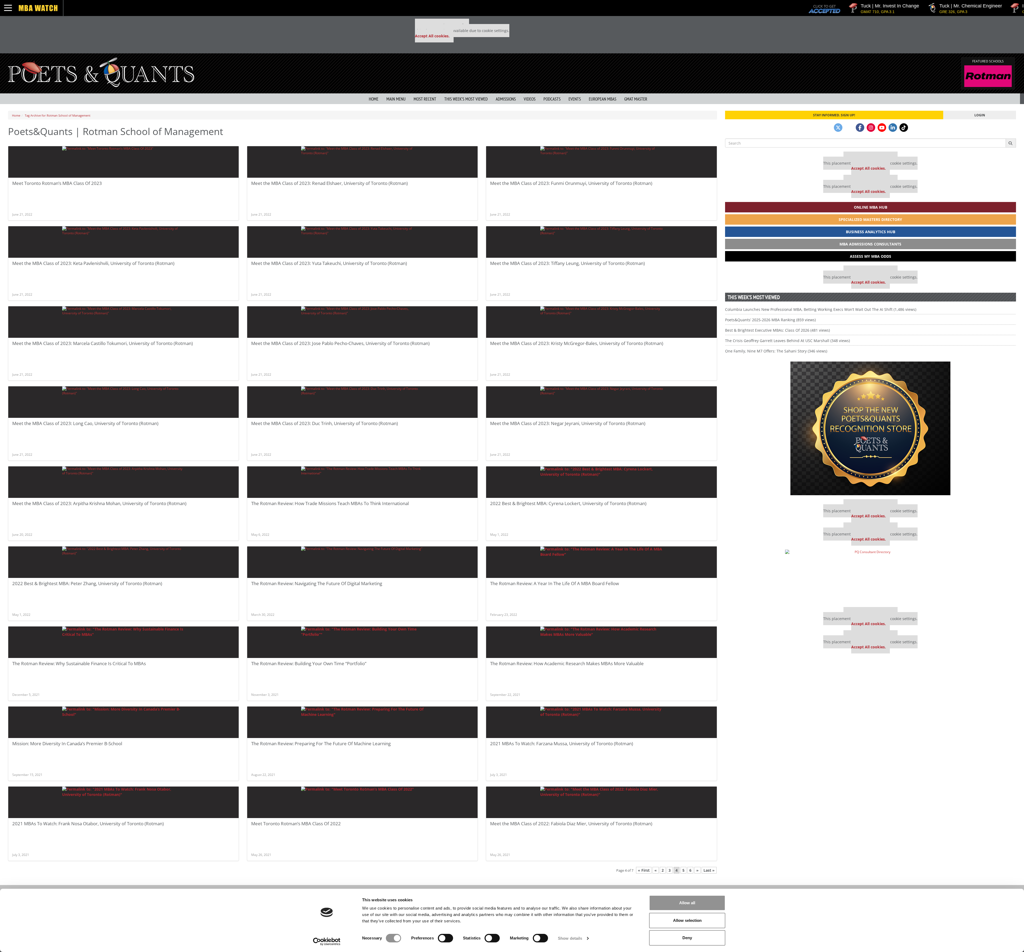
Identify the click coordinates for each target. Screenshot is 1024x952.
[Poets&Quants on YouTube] (882, 127)
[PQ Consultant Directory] (870, 576)
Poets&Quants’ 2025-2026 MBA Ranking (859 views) (770, 319)
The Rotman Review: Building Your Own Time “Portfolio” (308, 663)
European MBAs (602, 99)
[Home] (101, 71)
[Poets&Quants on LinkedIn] (893, 127)
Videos (529, 99)
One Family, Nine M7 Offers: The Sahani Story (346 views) (776, 351)
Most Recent (425, 99)
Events (575, 99)
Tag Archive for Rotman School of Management (57, 115)
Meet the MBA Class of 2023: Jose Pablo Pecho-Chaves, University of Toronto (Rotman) (340, 343)
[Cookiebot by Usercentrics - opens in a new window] (326, 942)
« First (644, 870)
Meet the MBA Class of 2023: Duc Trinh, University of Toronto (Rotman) (324, 423)
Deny (687, 937)
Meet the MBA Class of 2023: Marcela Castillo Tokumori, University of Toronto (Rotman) (102, 343)
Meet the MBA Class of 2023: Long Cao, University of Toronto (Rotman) (85, 423)
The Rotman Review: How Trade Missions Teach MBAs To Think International (330, 503)
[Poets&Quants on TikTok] (903, 127)
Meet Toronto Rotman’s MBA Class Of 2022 (296, 823)
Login (979, 115)
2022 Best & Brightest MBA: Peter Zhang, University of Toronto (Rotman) (87, 583)
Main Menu (396, 99)
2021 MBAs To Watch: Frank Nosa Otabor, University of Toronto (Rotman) (88, 823)
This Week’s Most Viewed (466, 99)
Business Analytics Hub (870, 231)
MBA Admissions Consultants (870, 244)
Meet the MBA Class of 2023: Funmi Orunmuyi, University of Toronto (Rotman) (571, 183)
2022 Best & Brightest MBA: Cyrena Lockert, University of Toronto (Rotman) (568, 503)
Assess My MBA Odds (870, 256)
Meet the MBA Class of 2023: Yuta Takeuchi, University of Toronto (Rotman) (329, 263)
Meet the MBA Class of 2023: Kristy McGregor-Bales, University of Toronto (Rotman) (576, 343)
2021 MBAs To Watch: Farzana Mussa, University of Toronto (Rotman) (561, 743)
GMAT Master (635, 99)
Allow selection (687, 920)
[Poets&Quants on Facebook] (860, 127)
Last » (709, 870)
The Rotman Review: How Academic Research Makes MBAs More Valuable (567, 663)
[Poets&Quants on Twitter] (838, 127)
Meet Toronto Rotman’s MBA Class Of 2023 (57, 183)
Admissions (506, 99)
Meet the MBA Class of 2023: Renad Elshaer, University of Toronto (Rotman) (329, 183)
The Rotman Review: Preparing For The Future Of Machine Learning (321, 743)
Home (373, 99)
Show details (570, 938)
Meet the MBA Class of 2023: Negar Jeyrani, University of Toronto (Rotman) (567, 423)
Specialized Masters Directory (870, 219)
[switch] (445, 938)
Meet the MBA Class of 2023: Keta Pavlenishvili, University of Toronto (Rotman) (93, 263)
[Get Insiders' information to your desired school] (870, 428)
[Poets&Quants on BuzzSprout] (849, 127)
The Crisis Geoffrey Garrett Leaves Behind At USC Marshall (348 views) (787, 340)
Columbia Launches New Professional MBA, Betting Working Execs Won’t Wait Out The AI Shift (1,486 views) (820, 309)
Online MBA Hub (870, 207)
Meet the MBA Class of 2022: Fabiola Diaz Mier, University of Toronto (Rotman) (571, 823)
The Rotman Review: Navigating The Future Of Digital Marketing (316, 583)
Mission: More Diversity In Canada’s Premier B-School (67, 743)
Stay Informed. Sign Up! (834, 115)
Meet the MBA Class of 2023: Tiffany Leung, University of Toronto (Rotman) (567, 263)
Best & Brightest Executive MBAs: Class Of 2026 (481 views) (777, 330)
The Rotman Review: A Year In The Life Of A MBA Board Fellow (554, 583)
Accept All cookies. (432, 35)
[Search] (1011, 143)
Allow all (687, 903)
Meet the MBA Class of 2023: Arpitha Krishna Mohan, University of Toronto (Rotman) (99, 503)
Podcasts (552, 99)
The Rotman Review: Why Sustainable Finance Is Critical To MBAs (79, 663)
